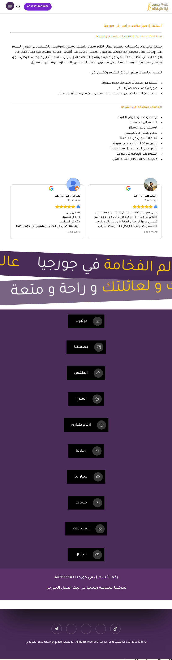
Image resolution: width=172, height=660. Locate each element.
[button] (10, 7)
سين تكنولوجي (35, 642)
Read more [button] (74, 232)
